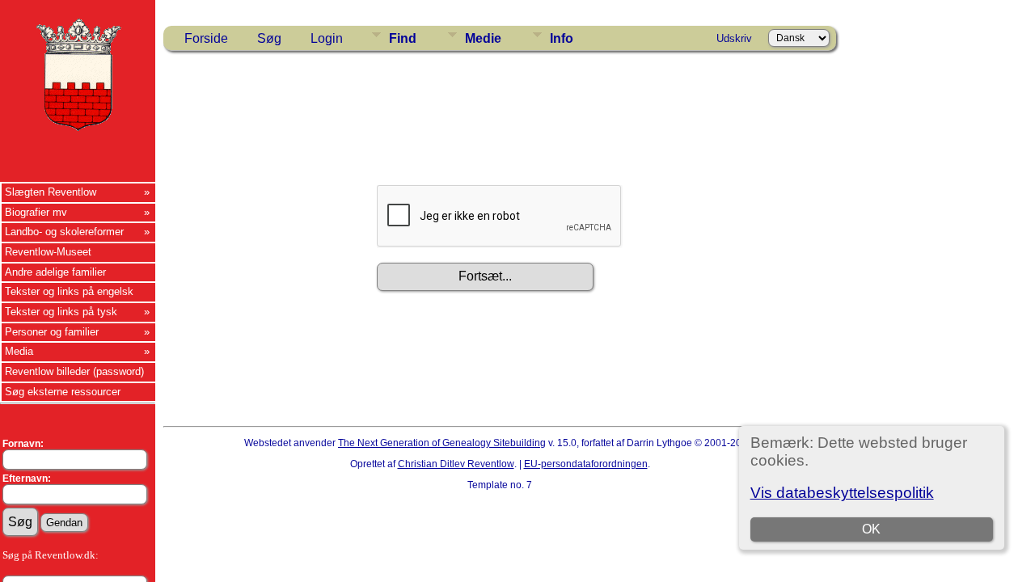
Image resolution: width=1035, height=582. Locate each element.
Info (561, 38)
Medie (483, 38)
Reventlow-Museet (48, 252)
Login (326, 38)
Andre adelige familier (55, 272)
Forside (206, 38)
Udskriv (734, 38)
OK (871, 529)
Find (402, 38)
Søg (269, 38)
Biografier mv (36, 212)
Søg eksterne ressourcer (62, 392)
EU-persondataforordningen (586, 464)
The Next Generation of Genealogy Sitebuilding (442, 443)
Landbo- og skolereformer (64, 232)
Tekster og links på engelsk (69, 291)
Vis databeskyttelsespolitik (842, 492)
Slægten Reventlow (50, 192)
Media (19, 351)
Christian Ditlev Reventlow (456, 464)
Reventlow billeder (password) (74, 371)
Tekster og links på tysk (61, 312)
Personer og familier (52, 332)
